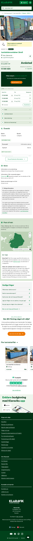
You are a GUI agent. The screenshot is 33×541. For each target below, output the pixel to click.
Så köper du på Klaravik (7, 424)
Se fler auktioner (11, 45)
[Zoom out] (30, 236)
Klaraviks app (4, 444)
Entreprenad (8, 13)
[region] (16, 241)
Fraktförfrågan (5, 441)
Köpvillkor (3, 421)
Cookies (3, 472)
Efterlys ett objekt (6, 450)
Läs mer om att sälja (15, 334)
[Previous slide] (1, 28)
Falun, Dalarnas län (7, 55)
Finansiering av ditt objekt (8, 439)
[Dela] (30, 56)
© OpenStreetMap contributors (21, 249)
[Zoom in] (30, 233)
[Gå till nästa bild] (29, 353)
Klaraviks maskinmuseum (7, 478)
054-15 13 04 (19, 516)
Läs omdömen (16, 390)
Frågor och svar (5, 430)
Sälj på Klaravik (15, 82)
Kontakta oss (4, 489)
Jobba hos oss (5, 491)
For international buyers (7, 436)
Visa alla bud (27, 104)
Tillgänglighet (4, 466)
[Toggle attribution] (30, 249)
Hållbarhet (4, 475)
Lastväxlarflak (17, 13)
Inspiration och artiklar (7, 447)
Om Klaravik (4, 461)
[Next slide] (31, 28)
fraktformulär (16, 261)
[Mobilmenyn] (30, 2)
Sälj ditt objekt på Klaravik (8, 427)
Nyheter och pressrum (7, 494)
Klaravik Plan (4, 464)
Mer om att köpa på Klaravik (10, 309)
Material (23, 538)
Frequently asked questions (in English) (11, 433)
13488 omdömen (22, 386)
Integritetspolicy (5, 469)
